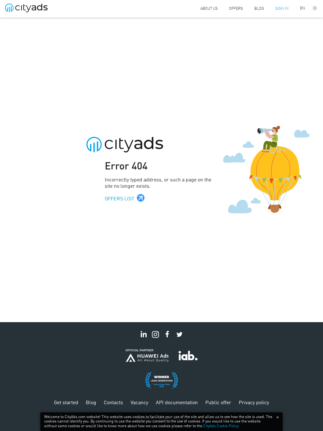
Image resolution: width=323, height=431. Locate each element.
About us (209, 9)
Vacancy (139, 402)
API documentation (177, 402)
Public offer (218, 402)
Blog (259, 9)
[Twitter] (179, 337)
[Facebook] (167, 337)
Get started (66, 402)
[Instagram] (155, 337)
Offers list (119, 199)
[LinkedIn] (143, 337)
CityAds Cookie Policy (221, 426)
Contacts (113, 402)
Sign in (282, 9)
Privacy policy (254, 402)
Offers (236, 9)
